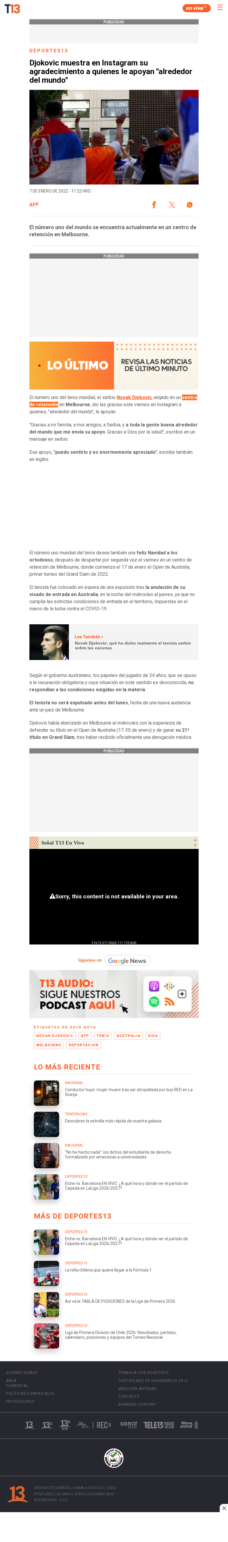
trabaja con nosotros (143, 1373)
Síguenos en (90, 960)
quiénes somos (22, 1373)
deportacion (84, 1045)
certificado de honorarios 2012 (153, 1381)
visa (153, 1036)
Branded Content (137, 1404)
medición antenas (137, 1389)
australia (128, 1036)
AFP (34, 204)
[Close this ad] (224, 1508)
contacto (129, 1396)
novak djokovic (54, 1036)
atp (85, 1036)
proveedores (20, 1401)
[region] (114, 1527)
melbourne (48, 1045)
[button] (154, 204)
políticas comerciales (30, 1393)
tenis (102, 1036)
